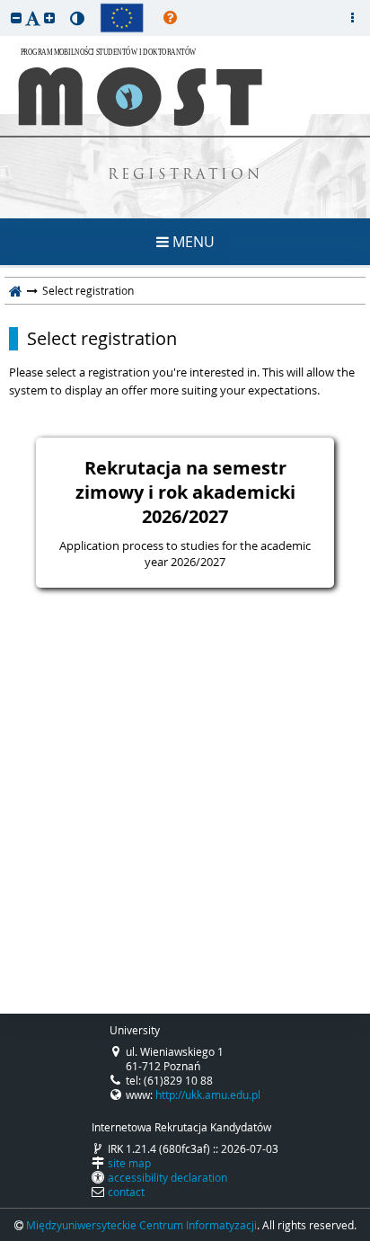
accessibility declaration (167, 1177)
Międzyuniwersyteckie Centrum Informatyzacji (141, 1225)
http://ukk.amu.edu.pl (207, 1094)
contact (126, 1191)
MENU (192, 242)
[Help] (170, 18)
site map (129, 1163)
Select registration (102, 338)
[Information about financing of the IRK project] (121, 18)
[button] (16, 17)
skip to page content (4, 4)
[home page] (15, 290)
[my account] (352, 18)
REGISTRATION (185, 175)
